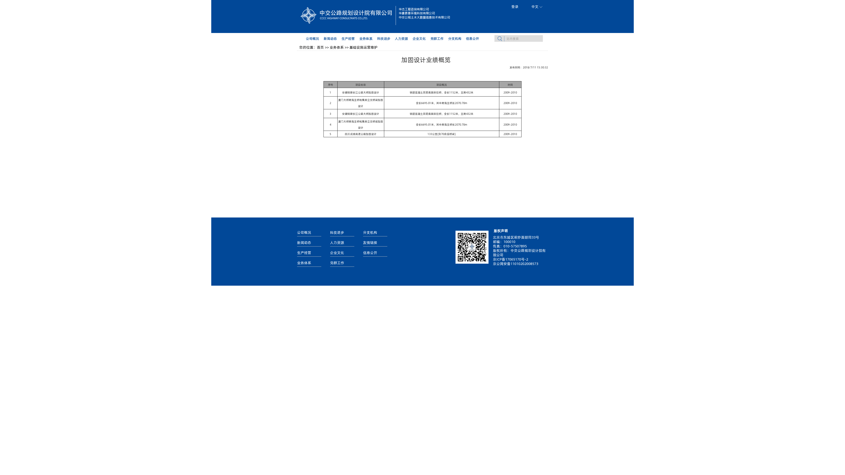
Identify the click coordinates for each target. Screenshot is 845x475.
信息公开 (472, 38)
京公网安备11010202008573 (515, 263)
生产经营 (348, 38)
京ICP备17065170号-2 (510, 259)
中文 (534, 6)
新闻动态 (330, 38)
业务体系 (366, 38)
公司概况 (312, 38)
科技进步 (383, 38)
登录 (514, 6)
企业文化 (419, 38)
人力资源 (401, 38)
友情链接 (370, 242)
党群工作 (437, 38)
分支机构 (454, 38)
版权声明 (501, 230)
